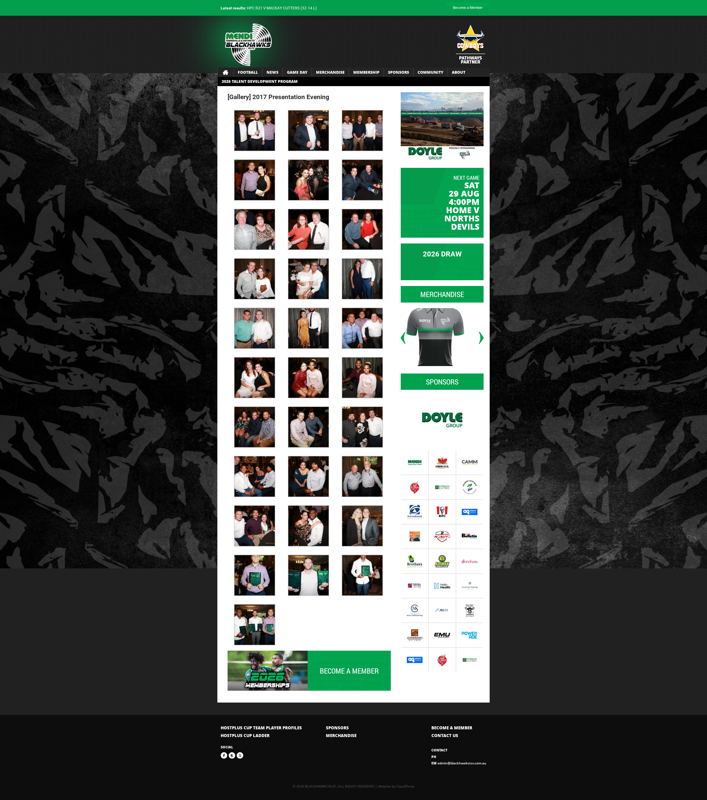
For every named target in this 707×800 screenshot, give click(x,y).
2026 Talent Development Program (260, 81)
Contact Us (444, 735)
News (272, 72)
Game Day (297, 72)
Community (430, 72)
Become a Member (468, 7)
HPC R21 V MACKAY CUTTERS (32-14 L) (269, 7)
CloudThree (405, 786)
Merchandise (330, 72)
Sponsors (398, 72)
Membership (366, 72)
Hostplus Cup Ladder (245, 735)
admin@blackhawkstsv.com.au (458, 763)
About (458, 72)
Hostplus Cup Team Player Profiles (261, 727)
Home (225, 72)
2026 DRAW (442, 254)
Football (248, 72)
